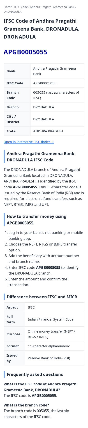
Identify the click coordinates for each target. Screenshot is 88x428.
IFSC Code (21, 7)
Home (8, 7)
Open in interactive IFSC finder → (29, 142)
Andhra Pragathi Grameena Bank (52, 7)
